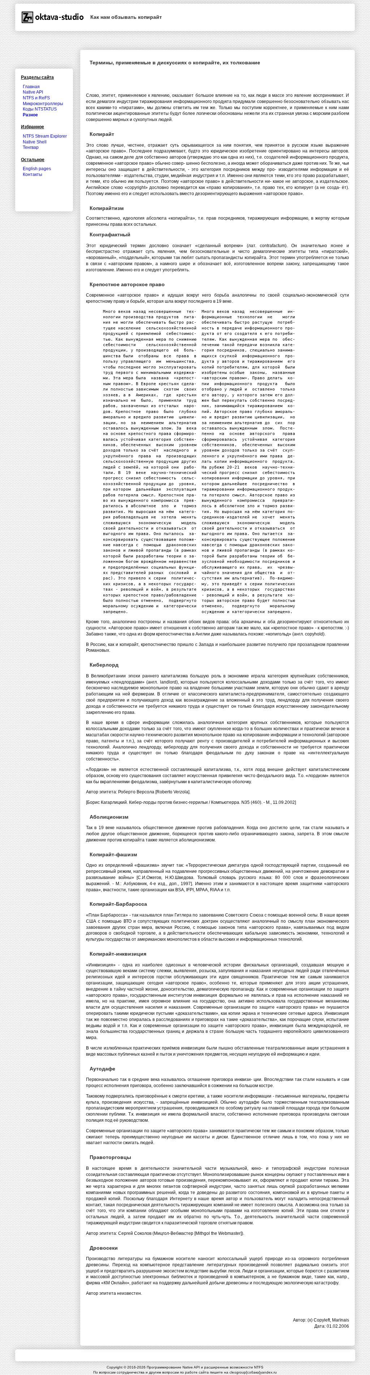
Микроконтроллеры (43, 103)
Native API (33, 92)
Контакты (32, 174)
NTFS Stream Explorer (45, 136)
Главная (31, 86)
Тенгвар (31, 147)
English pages (37, 168)
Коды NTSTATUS (40, 109)
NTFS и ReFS (36, 97)
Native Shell (35, 142)
